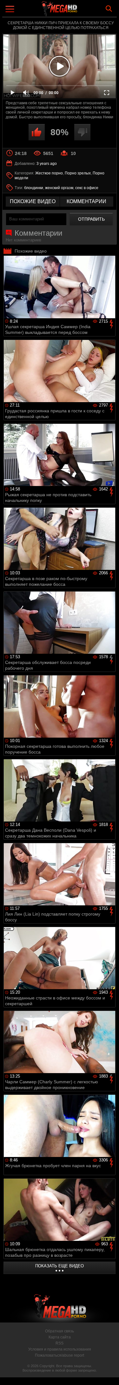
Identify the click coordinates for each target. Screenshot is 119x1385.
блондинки (33, 188)
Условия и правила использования (59, 1349)
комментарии (86, 201)
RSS (59, 1343)
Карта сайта (60, 1337)
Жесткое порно (49, 173)
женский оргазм (59, 188)
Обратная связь (59, 1331)
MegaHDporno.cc (77, 11)
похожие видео (33, 201)
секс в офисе (86, 188)
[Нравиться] (37, 132)
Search (109, 8)
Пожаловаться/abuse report (59, 1355)
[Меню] (10, 9)
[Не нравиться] (82, 132)
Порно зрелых (78, 173)
